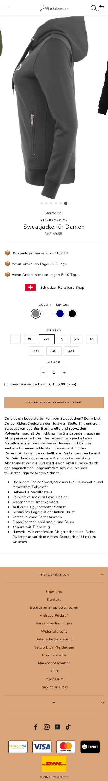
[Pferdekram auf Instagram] (47, 727)
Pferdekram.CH (54, 575)
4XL (71, 351)
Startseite (53, 213)
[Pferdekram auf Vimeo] (68, 727)
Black (72, 313)
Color (54, 305)
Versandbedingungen (54, 623)
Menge (54, 363)
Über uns (54, 591)
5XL (54, 351)
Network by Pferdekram (54, 647)
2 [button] (46, 203)
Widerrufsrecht (54, 631)
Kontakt (54, 599)
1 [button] (42, 203)
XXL (46, 339)
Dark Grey (35, 313)
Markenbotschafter (54, 663)
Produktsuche (54, 655)
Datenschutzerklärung (54, 639)
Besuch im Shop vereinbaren (54, 607)
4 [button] (56, 203)
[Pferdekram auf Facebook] (36, 727)
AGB (54, 671)
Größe (54, 330)
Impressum (53, 678)
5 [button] (61, 203)
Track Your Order (54, 687)
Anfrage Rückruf (54, 615)
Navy (60, 313)
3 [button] (51, 203)
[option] (54, 107)
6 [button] (65, 203)
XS (76, 339)
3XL (36, 351)
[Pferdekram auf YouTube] (57, 727)
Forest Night (48, 313)
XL (30, 339)
